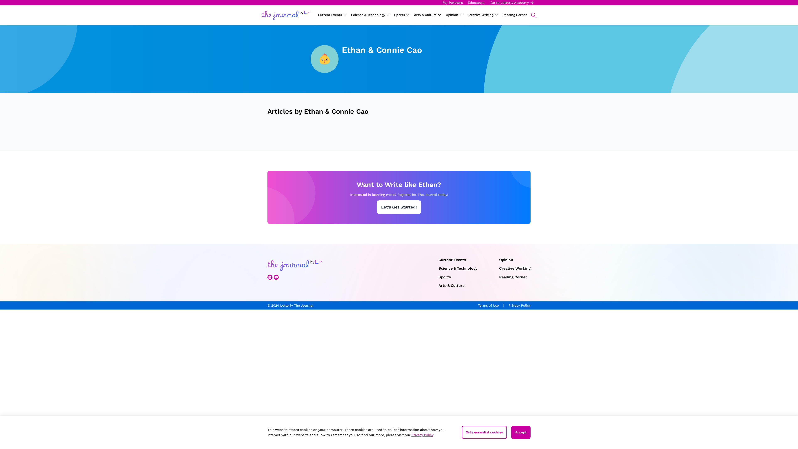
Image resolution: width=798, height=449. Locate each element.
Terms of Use (488, 305)
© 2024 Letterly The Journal (290, 305)
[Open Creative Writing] (496, 15)
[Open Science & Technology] (388, 15)
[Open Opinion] (461, 15)
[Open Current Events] (345, 15)
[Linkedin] (269, 277)
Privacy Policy (520, 305)
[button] (531, 15)
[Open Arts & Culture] (439, 15)
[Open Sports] (407, 15)
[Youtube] (276, 277)
